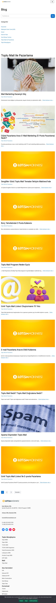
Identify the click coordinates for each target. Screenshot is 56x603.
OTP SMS (4, 558)
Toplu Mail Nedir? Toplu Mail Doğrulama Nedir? (21, 393)
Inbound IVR (5, 573)
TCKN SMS (5, 545)
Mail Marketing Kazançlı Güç (13, 94)
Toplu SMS (5, 542)
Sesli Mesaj (5, 581)
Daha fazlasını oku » (48, 100)
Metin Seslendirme (7, 578)
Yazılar (4, 588)
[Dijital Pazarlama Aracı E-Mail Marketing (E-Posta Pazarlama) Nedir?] (28, 119)
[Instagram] (10, 529)
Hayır (26, 600)
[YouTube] (13, 529)
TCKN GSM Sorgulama (8, 547)
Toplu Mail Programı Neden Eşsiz (15, 265)
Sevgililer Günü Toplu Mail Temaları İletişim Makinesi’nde (26, 181)
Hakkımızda (5, 591)
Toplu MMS (5, 539)
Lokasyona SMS (6, 552)
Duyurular (3, 26)
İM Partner (4, 594)
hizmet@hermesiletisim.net (9, 517)
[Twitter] (6, 529)
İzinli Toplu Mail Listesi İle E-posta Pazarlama (21, 476)
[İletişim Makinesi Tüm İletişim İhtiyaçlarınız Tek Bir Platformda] (6, 1)
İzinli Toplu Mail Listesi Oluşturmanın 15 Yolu (20, 306)
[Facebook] (3, 529)
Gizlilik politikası (33, 600)
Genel (2, 32)
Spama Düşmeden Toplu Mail (14, 435)
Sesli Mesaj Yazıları (6, 37)
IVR (3, 570)
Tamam (21, 600)
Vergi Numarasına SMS (8, 550)
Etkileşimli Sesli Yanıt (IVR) (8, 29)
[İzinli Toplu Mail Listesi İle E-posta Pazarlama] (28, 460)
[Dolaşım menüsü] (52, 1)
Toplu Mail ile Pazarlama (7, 39)
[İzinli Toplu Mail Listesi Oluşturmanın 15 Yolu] (28, 290)
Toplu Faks (5, 583)
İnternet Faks (4, 34)
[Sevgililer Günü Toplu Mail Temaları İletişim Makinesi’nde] (28, 165)
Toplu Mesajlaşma (5, 42)
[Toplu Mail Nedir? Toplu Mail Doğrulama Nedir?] (28, 377)
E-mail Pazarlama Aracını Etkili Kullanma (18, 350)
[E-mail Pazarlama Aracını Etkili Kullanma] (28, 333)
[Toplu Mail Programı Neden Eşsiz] (28, 248)
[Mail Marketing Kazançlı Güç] (28, 74)
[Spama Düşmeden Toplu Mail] (28, 418)
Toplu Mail (4, 563)
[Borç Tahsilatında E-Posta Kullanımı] (28, 206)
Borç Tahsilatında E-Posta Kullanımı (16, 223)
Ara (53, 16)
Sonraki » (17, 492)
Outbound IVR (5, 575)
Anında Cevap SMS (7, 555)
